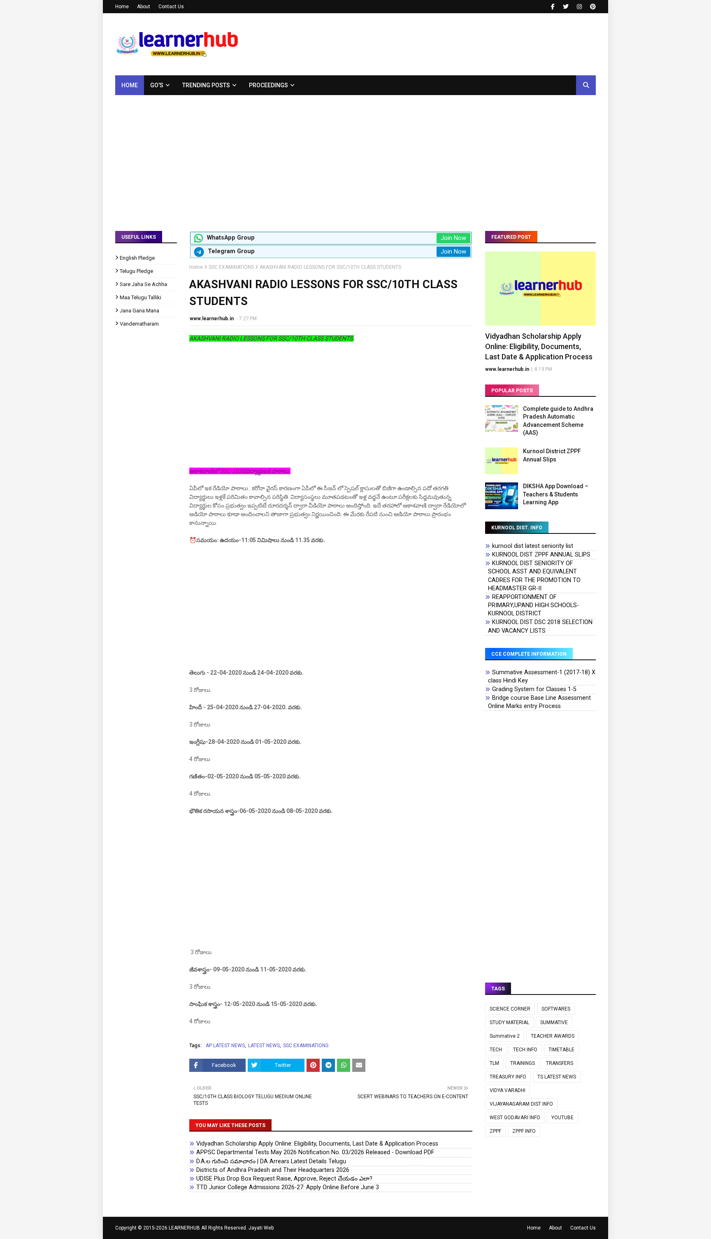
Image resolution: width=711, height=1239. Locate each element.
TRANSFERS (559, 1063)
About (143, 6)
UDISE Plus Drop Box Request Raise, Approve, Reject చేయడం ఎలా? (284, 1178)
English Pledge (137, 258)
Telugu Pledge (136, 271)
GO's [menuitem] (156, 85)
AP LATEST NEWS (225, 1045)
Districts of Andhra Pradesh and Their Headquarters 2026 (272, 1170)
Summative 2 (505, 1036)
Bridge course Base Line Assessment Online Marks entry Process (539, 702)
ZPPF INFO (524, 1131)
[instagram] (579, 6)
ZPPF (495, 1131)
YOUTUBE (562, 1117)
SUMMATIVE (554, 1022)
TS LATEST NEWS (556, 1077)
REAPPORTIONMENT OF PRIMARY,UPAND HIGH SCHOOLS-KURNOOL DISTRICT (533, 605)
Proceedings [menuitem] (268, 85)
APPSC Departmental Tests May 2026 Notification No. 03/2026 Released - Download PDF (315, 1152)
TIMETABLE (561, 1050)
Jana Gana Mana (139, 310)
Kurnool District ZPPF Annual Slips (552, 455)
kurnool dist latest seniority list (532, 546)
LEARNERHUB (184, 1228)
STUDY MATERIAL (509, 1022)
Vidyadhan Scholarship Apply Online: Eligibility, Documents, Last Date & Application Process (317, 1143)
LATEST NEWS (264, 1045)
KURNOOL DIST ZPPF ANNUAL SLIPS (541, 554)
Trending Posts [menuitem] (206, 85)
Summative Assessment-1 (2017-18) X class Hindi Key (541, 676)
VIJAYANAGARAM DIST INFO (521, 1104)
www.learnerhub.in (212, 318)
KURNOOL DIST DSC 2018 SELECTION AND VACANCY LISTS (540, 626)
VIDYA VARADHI (507, 1090)
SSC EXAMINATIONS (231, 267)
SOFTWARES (555, 1009)
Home (122, 6)
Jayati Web (261, 1228)
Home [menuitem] (129, 85)
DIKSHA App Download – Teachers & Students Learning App (555, 494)
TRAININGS (522, 1063)
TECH (496, 1050)
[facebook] (553, 6)
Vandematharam (139, 324)
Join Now (453, 238)
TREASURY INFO (508, 1077)
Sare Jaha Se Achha (143, 284)
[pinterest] (592, 6)
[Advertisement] (355, 156)
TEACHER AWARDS (552, 1036)
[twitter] (566, 6)
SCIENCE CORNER (510, 1009)
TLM (494, 1063)
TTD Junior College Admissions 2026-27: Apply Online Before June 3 (287, 1187)
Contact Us (171, 6)
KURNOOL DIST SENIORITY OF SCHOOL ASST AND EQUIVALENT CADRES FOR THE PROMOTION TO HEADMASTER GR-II (534, 576)
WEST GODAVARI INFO (515, 1117)
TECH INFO (525, 1050)
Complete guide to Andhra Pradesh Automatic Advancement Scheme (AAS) (558, 420)
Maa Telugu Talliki (140, 297)
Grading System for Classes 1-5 (534, 689)
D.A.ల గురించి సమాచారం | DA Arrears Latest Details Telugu (271, 1161)
